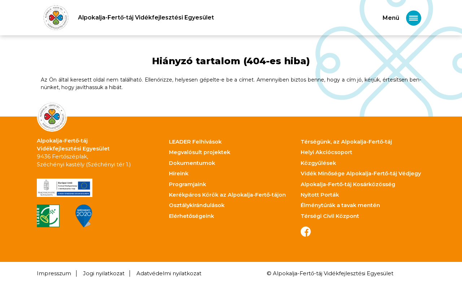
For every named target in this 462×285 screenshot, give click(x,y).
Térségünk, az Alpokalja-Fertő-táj (346, 142)
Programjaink (187, 184)
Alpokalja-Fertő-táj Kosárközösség (348, 184)
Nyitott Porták (320, 195)
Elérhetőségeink (191, 216)
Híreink (178, 173)
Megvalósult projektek (199, 152)
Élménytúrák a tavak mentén (340, 205)
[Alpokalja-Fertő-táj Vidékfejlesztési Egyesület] (56, 18)
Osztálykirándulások (197, 205)
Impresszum (54, 273)
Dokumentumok (192, 163)
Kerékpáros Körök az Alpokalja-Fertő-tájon (227, 195)
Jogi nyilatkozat (104, 273)
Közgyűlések (318, 163)
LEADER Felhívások (195, 142)
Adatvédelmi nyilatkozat (168, 273)
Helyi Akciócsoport (326, 152)
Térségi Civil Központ (330, 216)
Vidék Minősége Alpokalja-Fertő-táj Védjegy (361, 173)
